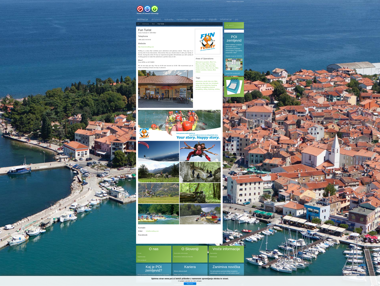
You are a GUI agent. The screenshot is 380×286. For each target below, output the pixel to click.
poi (138, 24)
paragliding (205, 87)
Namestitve (213, 253)
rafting (205, 89)
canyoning (199, 83)
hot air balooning (205, 85)
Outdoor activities (201, 70)
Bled (153, 24)
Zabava (209, 70)
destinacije (145, 24)
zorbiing (217, 89)
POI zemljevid (142, 260)
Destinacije (213, 256)
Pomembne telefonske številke (183, 256)
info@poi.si (186, 274)
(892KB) (234, 56)
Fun (214, 62)
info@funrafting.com (152, 231)
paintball (198, 87)
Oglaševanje (141, 256)
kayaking (214, 85)
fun (210, 83)
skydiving (211, 89)
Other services (210, 64)
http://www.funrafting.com (146, 47)
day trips (205, 83)
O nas (139, 253)
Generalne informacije (181, 253)
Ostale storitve (200, 66)
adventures (199, 81)
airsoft (205, 81)
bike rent (211, 81)
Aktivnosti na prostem (202, 62)
